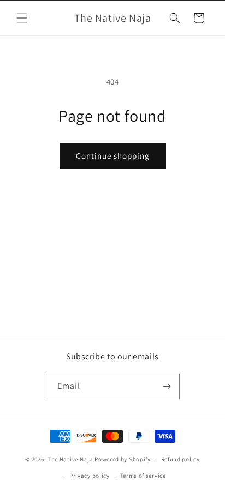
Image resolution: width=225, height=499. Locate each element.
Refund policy (180, 459)
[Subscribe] (167, 386)
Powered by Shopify (122, 458)
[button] (22, 18)
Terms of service (143, 475)
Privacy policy (89, 475)
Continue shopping (113, 156)
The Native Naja (70, 458)
